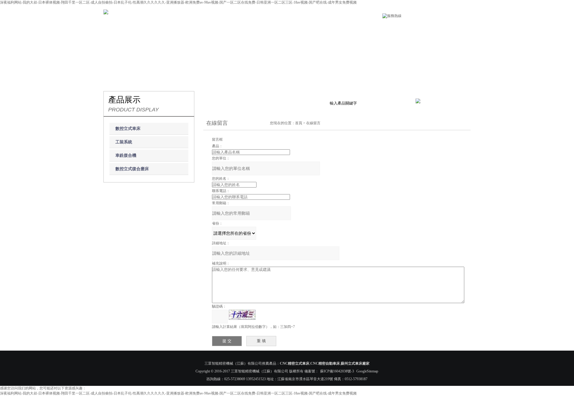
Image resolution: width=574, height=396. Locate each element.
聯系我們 (433, 27)
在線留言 (389, 27)
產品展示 (213, 27)
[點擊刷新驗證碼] (242, 315)
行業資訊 (301, 27)
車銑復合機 (125, 155)
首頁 (298, 123)
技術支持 (346, 27)
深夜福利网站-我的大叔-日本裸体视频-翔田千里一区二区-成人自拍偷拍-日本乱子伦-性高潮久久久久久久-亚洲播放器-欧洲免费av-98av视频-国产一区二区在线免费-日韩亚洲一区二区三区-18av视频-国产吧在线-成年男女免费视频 (178, 2)
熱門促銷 (257, 27)
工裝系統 (123, 142)
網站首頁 (125, 27)
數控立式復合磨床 (132, 169)
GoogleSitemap (367, 371)
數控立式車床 (128, 128)
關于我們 (169, 27)
